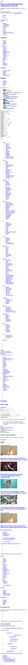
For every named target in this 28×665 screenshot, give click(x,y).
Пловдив (5, 82)
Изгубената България (8, 376)
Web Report (5, 389)
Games (4, 54)
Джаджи (5, 26)
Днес (4, 360)
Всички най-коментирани (6, 529)
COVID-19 (5, 63)
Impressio (5, 369)
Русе (4, 85)
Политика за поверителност (9, 537)
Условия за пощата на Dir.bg (9, 661)
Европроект (5, 535)
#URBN (5, 65)
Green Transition (6, 371)
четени (2, 445)
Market (4, 71)
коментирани (7, 445)
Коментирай (3, 407)
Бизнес (4, 364)
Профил (5, 400)
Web (4, 29)
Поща (4, 72)
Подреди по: (3, 428)
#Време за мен (6, 52)
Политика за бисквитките (9, 539)
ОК (1, 353)
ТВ (3, 60)
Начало (4, 15)
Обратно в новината (5, 11)
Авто (4, 47)
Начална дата (3, 352)
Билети (4, 74)
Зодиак (4, 56)
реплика (2, 431)
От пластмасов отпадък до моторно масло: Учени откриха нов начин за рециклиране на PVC (13, 509)
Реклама (5, 532)
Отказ (3, 353)
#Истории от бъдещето (8, 358)
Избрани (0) (11, 427)
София (4, 80)
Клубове (5, 59)
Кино (4, 58)
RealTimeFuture (6, 372)
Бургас (4, 84)
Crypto (4, 27)
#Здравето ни (6, 55)
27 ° (1, 139)
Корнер (4, 363)
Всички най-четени (5, 512)
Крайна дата (9, 352)
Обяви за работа (6, 70)
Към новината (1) (4, 427)
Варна (4, 83)
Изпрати (2, 417)
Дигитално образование (8, 32)
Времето (5, 53)
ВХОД (2, 426)
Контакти (5, 533)
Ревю (4, 31)
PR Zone (5, 33)
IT (4, 16)
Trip (4, 61)
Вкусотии (5, 51)
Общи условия (6, 534)
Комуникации (6, 25)
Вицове (5, 49)
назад (2, 1)
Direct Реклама (6, 75)
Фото (4, 34)
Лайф (4, 362)
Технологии (5, 24)
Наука (5, 17)
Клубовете (5, 377)
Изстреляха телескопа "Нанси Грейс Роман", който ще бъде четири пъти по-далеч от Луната (14, 459)
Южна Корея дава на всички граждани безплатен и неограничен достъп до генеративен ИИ (12, 475)
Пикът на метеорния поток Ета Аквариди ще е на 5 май (12, 4)
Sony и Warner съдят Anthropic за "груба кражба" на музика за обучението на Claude (13, 492)
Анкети (5, 48)
